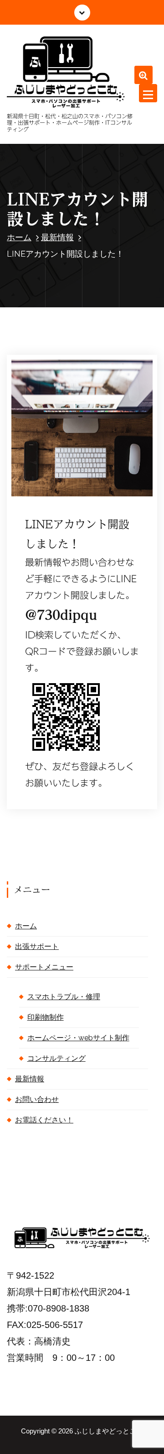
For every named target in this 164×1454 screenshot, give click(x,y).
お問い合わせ (37, 1099)
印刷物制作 (45, 1017)
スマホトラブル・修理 (63, 996)
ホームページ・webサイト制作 (78, 1037)
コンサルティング (56, 1058)
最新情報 (57, 237)
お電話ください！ (44, 1120)
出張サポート (37, 946)
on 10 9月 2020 (60, 461)
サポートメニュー (44, 967)
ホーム (19, 237)
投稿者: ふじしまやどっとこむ (73, 477)
